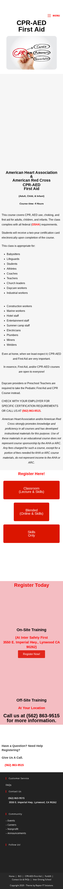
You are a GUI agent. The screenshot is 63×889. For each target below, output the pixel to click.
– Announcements (16, 833)
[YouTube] (45, 853)
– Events (10, 820)
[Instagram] (36, 853)
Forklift (48, 876)
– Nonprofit (12, 829)
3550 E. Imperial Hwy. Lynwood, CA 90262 (32, 802)
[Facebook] (18, 853)
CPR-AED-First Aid (33, 876)
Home (12, 876)
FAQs (8, 785)
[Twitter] (27, 853)
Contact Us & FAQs (21, 879)
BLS (20, 876)
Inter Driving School (42, 879)
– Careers (11, 824)
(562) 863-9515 (14, 765)
